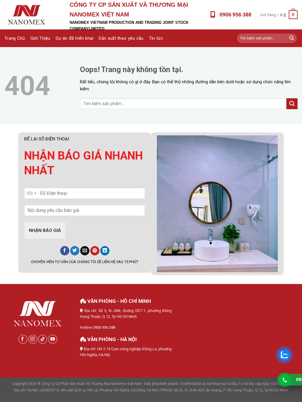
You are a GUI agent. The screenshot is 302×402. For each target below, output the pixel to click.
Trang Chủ (14, 38)
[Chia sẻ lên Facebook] (64, 250)
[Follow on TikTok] (42, 339)
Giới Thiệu (40, 38)
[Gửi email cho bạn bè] (84, 250)
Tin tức (156, 38)
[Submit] (291, 38)
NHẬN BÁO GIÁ (45, 230)
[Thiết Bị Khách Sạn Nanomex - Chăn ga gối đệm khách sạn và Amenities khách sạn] (26, 14)
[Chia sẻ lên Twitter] (74, 250)
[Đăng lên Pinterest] (94, 250)
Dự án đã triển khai (74, 38)
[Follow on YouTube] (52, 339)
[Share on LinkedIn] (104, 250)
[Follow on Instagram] (32, 339)
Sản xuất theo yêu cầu (121, 38)
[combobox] (31, 193)
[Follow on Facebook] (22, 339)
